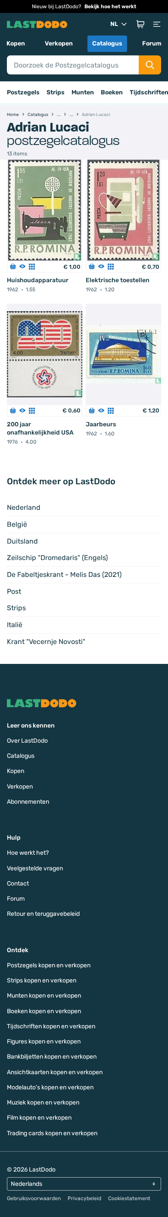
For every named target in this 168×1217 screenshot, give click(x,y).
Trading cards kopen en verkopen (52, 1133)
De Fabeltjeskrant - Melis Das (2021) (64, 574)
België (17, 524)
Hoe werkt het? (28, 852)
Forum (152, 43)
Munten (83, 92)
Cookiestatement (129, 1198)
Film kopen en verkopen (39, 1117)
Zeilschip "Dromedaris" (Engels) (57, 558)
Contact (18, 883)
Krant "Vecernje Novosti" (46, 641)
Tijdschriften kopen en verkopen (51, 1026)
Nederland (23, 507)
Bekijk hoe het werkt (110, 6)
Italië (14, 625)
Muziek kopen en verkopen (43, 1102)
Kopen (15, 43)
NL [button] (114, 24)
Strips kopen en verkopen (41, 980)
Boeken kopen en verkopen (44, 1011)
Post (14, 591)
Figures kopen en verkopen (44, 1041)
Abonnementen (28, 801)
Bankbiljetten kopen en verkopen (51, 1056)
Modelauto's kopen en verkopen (50, 1087)
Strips (56, 92)
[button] (140, 24)
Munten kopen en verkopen (44, 995)
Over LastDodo (27, 740)
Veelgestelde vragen (35, 868)
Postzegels (23, 92)
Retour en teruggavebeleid (43, 914)
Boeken (112, 92)
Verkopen (59, 43)
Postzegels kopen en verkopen (48, 965)
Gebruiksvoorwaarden (34, 1198)
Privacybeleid (84, 1198)
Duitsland (22, 541)
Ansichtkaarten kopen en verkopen (55, 1072)
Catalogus (107, 43)
